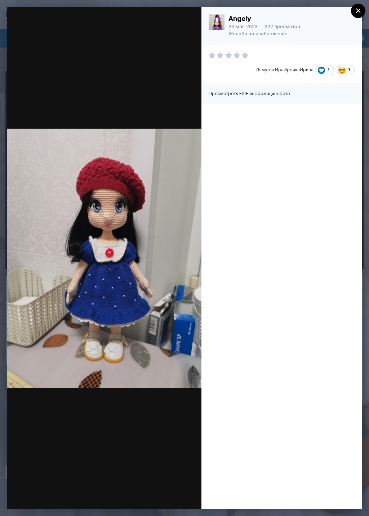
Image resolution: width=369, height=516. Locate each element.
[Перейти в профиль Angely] (216, 22)
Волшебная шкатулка (71, 26)
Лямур (263, 69)
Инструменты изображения (95, 496)
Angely (239, 18)
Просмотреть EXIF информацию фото (249, 93)
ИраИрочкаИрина (294, 69)
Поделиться (170, 496)
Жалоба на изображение (258, 33)
